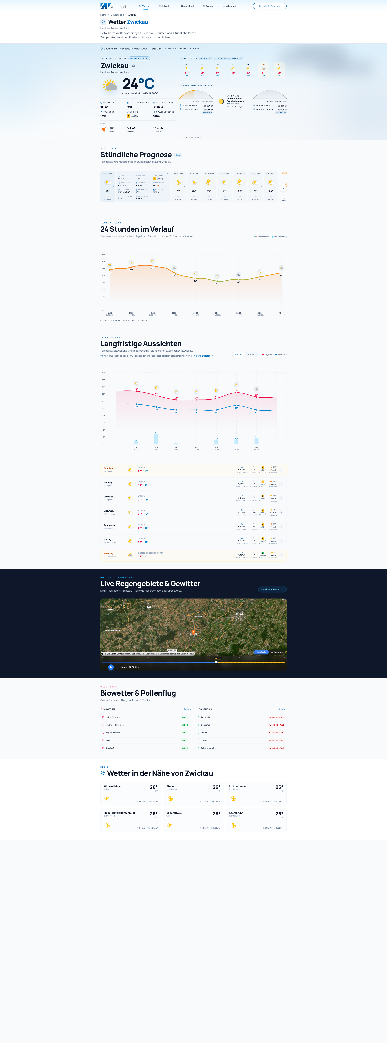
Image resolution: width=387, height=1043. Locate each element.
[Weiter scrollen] (283, 188)
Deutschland (117, 14)
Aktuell (165, 6)
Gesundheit (187, 6)
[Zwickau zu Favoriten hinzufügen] (133, 65)
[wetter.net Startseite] (113, 6)
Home (103, 14)
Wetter (146, 6)
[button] (107, 186)
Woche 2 (252, 354)
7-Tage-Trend (188, 58)
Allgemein (231, 6)
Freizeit (210, 6)
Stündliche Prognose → (228, 58)
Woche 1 (238, 354)
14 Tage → (205, 58)
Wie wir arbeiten (202, 355)
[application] (193, 280)
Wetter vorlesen (140, 58)
